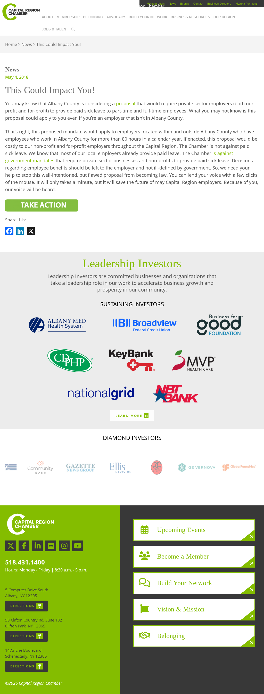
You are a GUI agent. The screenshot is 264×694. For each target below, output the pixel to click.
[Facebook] (9, 232)
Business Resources (190, 17)
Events (184, 3)
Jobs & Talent (55, 29)
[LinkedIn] (20, 232)
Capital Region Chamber (21, 12)
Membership (68, 17)
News (172, 3)
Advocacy (115, 17)
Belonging (93, 17)
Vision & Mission (180, 609)
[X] (31, 232)
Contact (198, 3)
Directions (22, 606)
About (47, 17)
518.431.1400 (25, 562)
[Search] (73, 29)
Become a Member (183, 556)
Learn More (132, 415)
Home (11, 44)
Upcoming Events (181, 530)
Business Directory (219, 3)
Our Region (224, 17)
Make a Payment (246, 3)
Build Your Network (148, 17)
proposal (125, 103)
